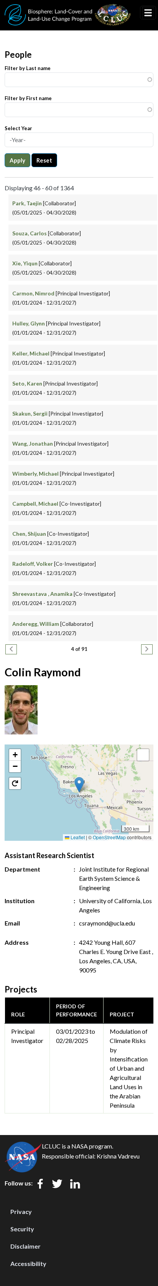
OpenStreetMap (109, 837)
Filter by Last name (28, 68)
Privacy (21, 1211)
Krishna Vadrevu (118, 1156)
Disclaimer (25, 1246)
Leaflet (77, 837)
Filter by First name (28, 98)
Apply (17, 160)
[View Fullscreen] (143, 755)
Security (22, 1228)
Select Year (18, 128)
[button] (79, 785)
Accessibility (28, 1263)
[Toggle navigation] (148, 13)
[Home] (68, 8)
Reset (44, 160)
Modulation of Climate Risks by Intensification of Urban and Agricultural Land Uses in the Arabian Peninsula (129, 1068)
